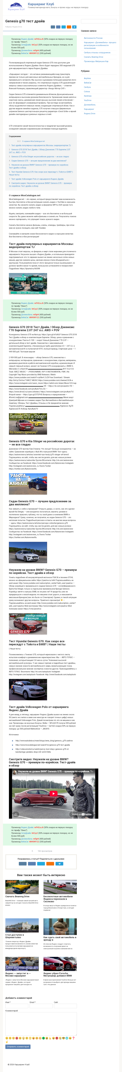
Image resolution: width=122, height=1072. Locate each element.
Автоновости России (93, 38)
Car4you (87, 87)
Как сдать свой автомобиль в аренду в (59, 938)
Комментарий (11, 1011)
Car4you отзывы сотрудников (97, 52)
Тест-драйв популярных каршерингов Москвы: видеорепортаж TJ (41, 145)
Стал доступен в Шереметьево (14, 936)
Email (33, 1002)
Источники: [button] (14, 734)
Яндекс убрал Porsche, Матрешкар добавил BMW (57, 974)
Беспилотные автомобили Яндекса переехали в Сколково (58, 899)
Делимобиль (90, 105)
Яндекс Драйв (27, 39)
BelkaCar (24, 53)
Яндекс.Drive (17, 27)
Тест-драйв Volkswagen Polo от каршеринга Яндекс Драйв (37, 179)
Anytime (87, 78)
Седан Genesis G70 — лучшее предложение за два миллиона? (39, 161)
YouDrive (87, 100)
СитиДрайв (26, 45)
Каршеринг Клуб (41, 4)
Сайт (56, 1002)
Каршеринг (89, 109)
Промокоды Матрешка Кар (96, 61)
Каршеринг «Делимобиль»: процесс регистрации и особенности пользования (100, 45)
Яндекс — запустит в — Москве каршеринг (18, 974)
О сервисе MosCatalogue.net (33, 141)
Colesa (87, 91)
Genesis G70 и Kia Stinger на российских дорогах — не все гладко (40, 156)
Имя (7, 1002)
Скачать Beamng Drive (17, 896)
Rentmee (88, 96)
